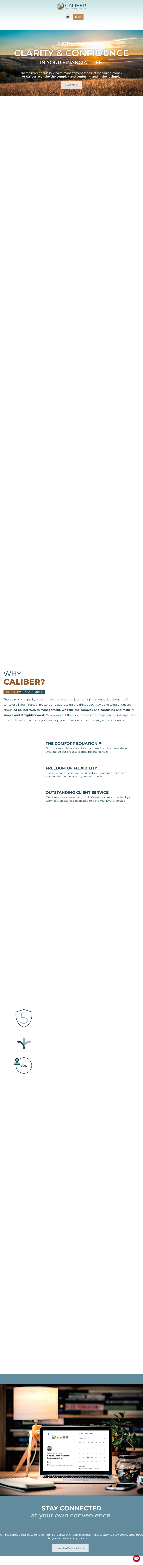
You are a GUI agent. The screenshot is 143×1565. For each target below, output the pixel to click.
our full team (16, 720)
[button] (67, 16)
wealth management (51, 699)
